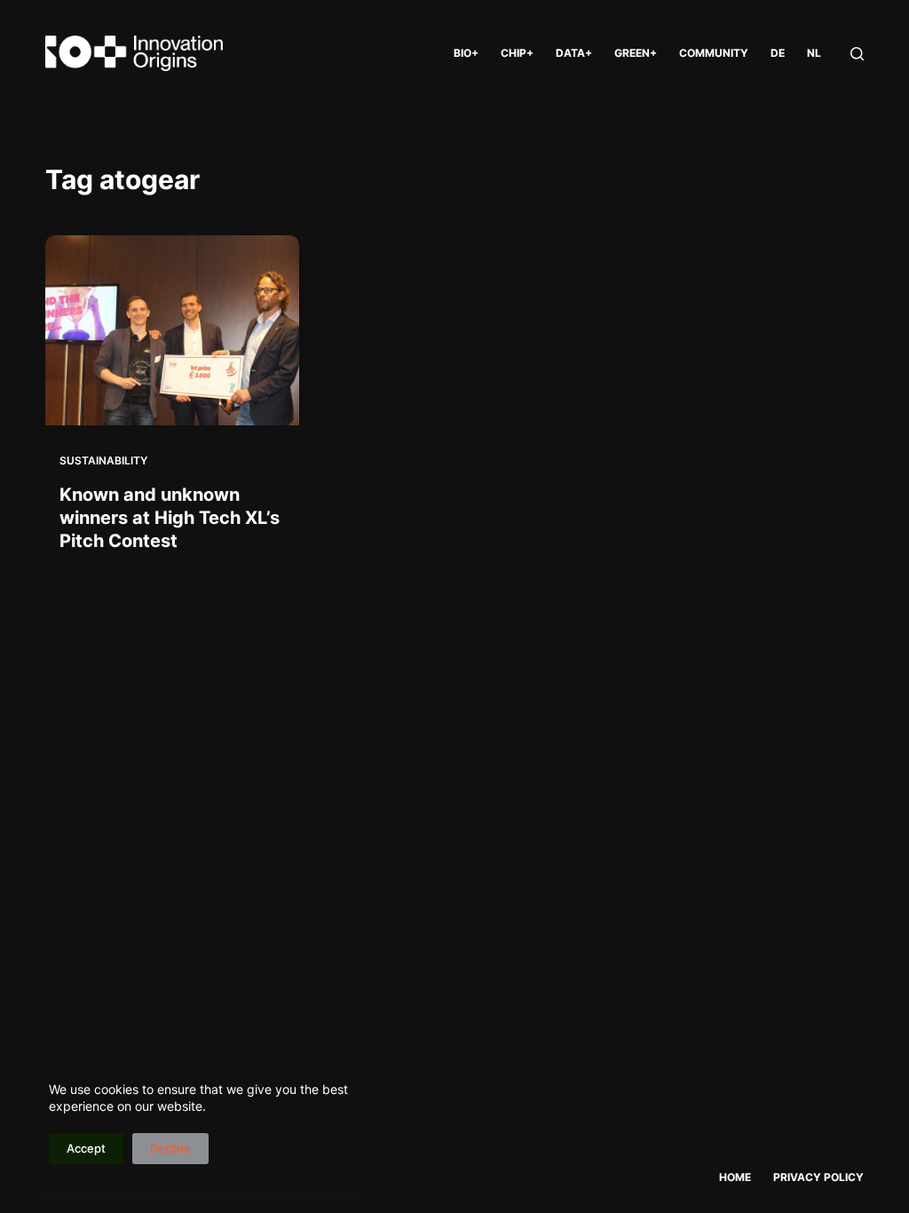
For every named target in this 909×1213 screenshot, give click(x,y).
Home (735, 1177)
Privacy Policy (818, 1177)
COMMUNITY (713, 52)
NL (814, 52)
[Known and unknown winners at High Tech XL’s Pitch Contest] (172, 330)
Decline (170, 1148)
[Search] (857, 53)
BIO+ (466, 52)
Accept (86, 1148)
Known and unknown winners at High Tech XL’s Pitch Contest (169, 517)
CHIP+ (517, 52)
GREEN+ (635, 52)
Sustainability (103, 460)
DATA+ (574, 52)
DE (778, 52)
